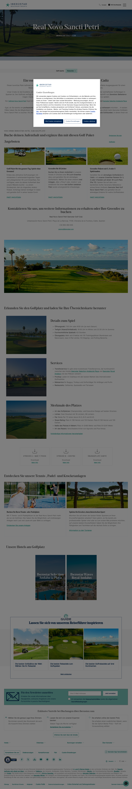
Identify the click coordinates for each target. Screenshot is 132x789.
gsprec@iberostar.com (66, 229)
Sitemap (6, 784)
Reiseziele (70, 71)
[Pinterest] (47, 759)
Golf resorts (60, 71)
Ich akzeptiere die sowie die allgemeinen (94, 700)
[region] (66, 577)
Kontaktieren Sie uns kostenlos (60, 727)
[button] (126, 783)
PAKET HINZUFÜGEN (14, 197)
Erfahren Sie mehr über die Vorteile (66, 735)
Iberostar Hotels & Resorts (118, 784)
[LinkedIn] (60, 759)
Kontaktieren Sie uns (12, 752)
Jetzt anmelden (110, 693)
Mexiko (89, 771)
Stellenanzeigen (28, 752)
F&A (55, 752)
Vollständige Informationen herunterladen (67, 434)
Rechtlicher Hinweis (18, 784)
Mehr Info (35, 462)
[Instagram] (54, 759)
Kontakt (104, 5)
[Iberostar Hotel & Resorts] (16, 5)
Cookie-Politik (40, 784)
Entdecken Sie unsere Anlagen (18, 525)
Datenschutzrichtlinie (93, 699)
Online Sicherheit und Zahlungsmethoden (81, 784)
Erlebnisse (40, 743)
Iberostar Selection (89, 773)
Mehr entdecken (66, 674)
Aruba (9, 773)
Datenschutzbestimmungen (56, 784)
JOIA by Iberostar (47, 773)
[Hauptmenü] (124, 5)
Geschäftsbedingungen (79, 701)
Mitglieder (30, 784)
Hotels (6, 743)
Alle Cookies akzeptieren (53, 121)
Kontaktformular (43, 752)
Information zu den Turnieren (80, 530)
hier (37, 111)
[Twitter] (28, 759)
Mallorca (39, 771)
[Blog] (34, 759)
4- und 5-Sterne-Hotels (81, 769)
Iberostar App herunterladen (117, 752)
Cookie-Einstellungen (69, 752)
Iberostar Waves (39, 775)
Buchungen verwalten (74, 743)
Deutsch (111, 761)
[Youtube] (41, 759)
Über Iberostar (107, 743)
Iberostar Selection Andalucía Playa (115, 101)
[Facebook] (22, 759)
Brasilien (116, 771)
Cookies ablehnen (89, 121)
